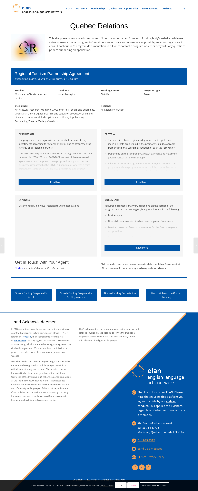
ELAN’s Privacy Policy (151, 457)
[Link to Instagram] (148, 467)
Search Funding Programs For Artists (31, 294)
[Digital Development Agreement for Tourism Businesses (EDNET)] (2, 245)
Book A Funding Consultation (120, 293)
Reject (133, 485)
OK (121, 485)
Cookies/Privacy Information (154, 485)
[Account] (177, 8)
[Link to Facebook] (135, 467)
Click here (19, 268)
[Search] (184, 8)
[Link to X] (142, 467)
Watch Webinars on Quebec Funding (166, 294)
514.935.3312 (146, 440)
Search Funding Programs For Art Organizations (76, 294)
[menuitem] (69, 8)
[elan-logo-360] (37, 8)
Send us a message (150, 449)
